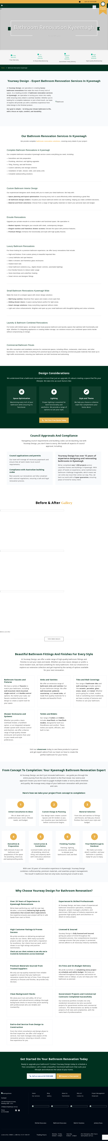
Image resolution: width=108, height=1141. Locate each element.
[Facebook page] (16, 1110)
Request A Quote (103, 8)
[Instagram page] (19, 1110)
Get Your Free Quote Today (55, 420)
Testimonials (66, 1096)
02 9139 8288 (5, 1112)
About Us (65, 1093)
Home (3, 68)
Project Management (98, 1093)
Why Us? (79, 1093)
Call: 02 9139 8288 (90, 1)
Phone (3, 1110)
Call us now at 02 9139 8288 (42, 1076)
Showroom (95, 1096)
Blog (48, 1093)
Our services (36, 1096)
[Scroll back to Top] (105, 1132)
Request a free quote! (69, 1076)
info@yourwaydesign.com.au (9, 1107)
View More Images (54, 639)
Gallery (49, 1096)
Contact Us (80, 1096)
